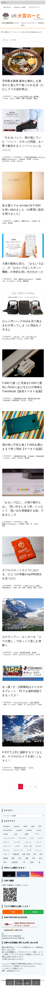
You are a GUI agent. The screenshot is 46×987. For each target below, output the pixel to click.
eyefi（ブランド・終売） (33, 585)
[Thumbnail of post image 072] (23, 614)
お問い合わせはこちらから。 (14, 959)
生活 (31, 338)
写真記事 (16, 854)
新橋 (23, 98)
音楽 (31, 862)
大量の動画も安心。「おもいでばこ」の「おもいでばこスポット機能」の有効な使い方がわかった (23, 268)
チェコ (38, 842)
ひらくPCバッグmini (8, 338)
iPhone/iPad (40, 456)
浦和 (26, 858)
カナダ (16, 652)
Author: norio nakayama (11, 936)
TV (31, 524)
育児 (15, 279)
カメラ (40, 838)
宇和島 (18, 98)
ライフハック (18, 850)
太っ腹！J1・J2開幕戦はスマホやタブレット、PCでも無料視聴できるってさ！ (22, 691)
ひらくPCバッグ (31, 336)
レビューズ (8, 964)
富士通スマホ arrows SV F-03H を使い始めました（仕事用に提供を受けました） (23, 209)
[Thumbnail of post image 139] (23, 731)
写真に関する (6, 587)
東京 (13, 858)
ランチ (12, 98)
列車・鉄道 (26, 854)
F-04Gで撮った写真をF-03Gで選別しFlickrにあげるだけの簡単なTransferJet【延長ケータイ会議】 (23, 387)
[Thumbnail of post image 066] (23, 425)
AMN (25, 826)
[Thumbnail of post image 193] (23, 61)
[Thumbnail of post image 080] (23, 303)
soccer (20, 704)
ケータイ (23, 400)
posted (19, 830)
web (35, 587)
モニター (20, 161)
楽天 (20, 858)
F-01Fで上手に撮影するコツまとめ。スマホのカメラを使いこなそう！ (22, 756)
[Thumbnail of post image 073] (23, 550)
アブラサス (5, 161)
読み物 (34, 652)
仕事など (17, 221)
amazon (17, 826)
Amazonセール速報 (19, 7)
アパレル (35, 159)
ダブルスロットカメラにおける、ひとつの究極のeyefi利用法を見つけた (22, 574)
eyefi (15, 587)
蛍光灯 (23, 769)
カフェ (32, 838)
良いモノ (17, 336)
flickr (40, 826)
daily (32, 826)
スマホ (6, 98)
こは (3, 281)
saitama (29, 830)
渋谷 (33, 858)
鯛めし (36, 98)
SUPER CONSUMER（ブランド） (35, 157)
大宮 (34, 854)
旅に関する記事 (25, 652)
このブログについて (34, 7)
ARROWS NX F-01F (20, 767)
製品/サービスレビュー (9, 159)
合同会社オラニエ (13, 971)
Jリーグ (13, 704)
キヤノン (6, 842)
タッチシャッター (7, 769)
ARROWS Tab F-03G (34, 398)
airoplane (6, 826)
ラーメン (39, 850)
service (29, 587)
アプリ (37, 834)
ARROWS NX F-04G (20, 398)
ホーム (6, 40)
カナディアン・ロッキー (26, 654)
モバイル (20, 458)
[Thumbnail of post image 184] (23, 246)
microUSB (7, 400)
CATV (5, 704)
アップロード (11, 281)
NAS (27, 524)
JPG (20, 587)
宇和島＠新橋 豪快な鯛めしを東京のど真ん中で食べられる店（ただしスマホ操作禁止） (23, 85)
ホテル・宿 (27, 846)
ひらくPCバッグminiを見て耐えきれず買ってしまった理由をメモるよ (22, 325)
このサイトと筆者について (13, 968)
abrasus (22, 159)
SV (39, 221)
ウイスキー (23, 838)
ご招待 (26, 834)
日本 (40, 854)
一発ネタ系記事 (34, 702)
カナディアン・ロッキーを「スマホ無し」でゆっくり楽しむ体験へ (21, 641)
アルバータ (7, 654)
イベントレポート (9, 838)
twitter (5, 834)
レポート (6, 854)
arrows (34, 221)
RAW (23, 587)
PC (23, 336)
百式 (4, 862)
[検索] (43, 2)
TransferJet (15, 400)
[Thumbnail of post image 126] (23, 186)
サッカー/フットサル (20, 702)
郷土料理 (29, 98)
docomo (31, 456)
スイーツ (28, 842)
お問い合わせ (7, 7)
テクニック (7, 846)
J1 (9, 704)
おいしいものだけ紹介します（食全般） (27, 96)
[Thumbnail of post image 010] (23, 363)
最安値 (5, 858)
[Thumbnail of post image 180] (23, 483)
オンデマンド (31, 704)
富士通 (10, 223)
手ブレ (17, 769)
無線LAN (25, 281)
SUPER (29, 159)
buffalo (38, 279)
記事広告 (15, 862)
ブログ (17, 846)
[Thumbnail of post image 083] (23, 120)
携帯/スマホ (25, 221)
